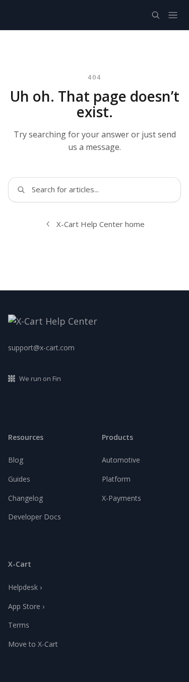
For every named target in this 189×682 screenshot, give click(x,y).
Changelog (25, 498)
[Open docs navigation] (173, 15)
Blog (15, 460)
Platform (116, 479)
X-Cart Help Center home (100, 224)
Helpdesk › (25, 587)
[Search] (156, 15)
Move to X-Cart (33, 644)
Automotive (121, 460)
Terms (18, 625)
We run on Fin (40, 378)
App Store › (26, 606)
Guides (19, 479)
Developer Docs (34, 516)
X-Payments (121, 498)
